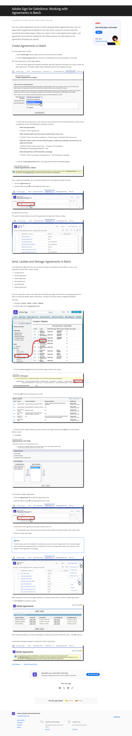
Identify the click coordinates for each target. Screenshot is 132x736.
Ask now (47, 729)
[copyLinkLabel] (72, 689)
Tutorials (19, 727)
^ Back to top (116, 717)
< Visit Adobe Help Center (23, 715)
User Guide (19, 724)
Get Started (20, 722)
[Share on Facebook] (60, 689)
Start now (74, 729)
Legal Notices (16, 664)
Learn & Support (21, 720)
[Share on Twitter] (64, 689)
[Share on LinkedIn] (68, 689)
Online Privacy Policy (30, 664)
